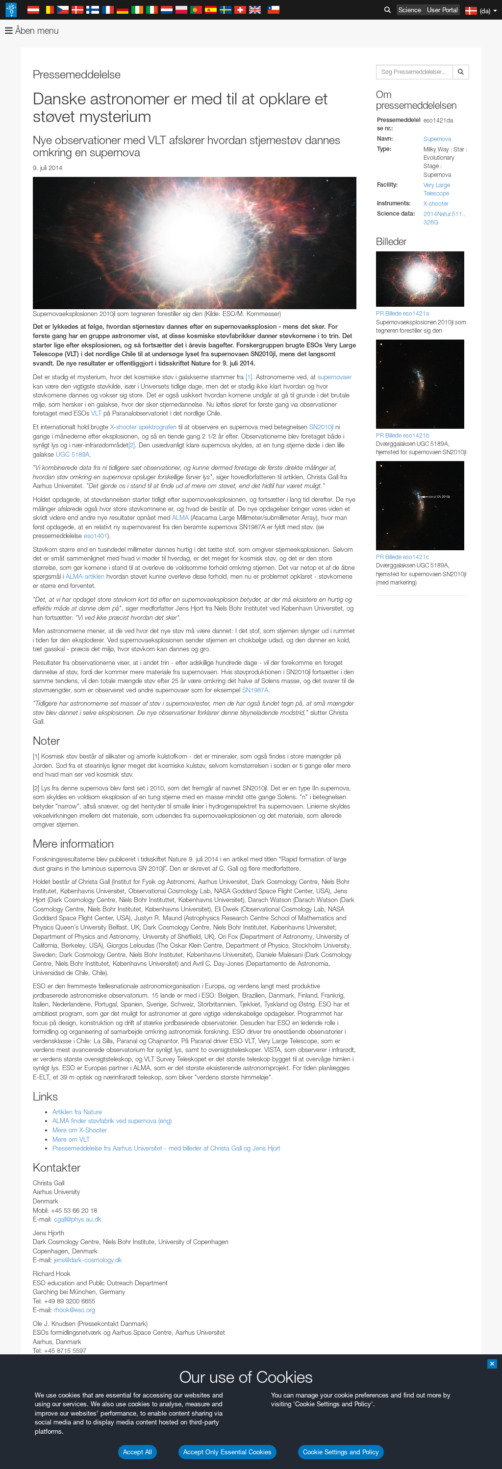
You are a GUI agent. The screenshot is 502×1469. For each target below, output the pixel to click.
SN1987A (255, 690)
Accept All (137, 1452)
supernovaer (334, 377)
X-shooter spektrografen (143, 427)
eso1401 (95, 535)
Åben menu (36, 30)
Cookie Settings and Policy (341, 1452)
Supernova (437, 139)
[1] (249, 377)
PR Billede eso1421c (402, 557)
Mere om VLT (71, 1139)
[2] (131, 445)
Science (410, 10)
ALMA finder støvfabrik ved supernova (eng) (112, 1121)
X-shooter (436, 203)
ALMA (180, 517)
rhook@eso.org (74, 1310)
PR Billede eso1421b (402, 435)
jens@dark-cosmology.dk (88, 1260)
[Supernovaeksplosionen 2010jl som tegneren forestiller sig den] (194, 243)
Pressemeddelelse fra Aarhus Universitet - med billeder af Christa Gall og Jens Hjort (166, 1148)
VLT (97, 413)
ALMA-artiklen (85, 576)
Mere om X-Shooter (79, 1130)
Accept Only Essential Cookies (227, 1452)
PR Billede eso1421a (402, 313)
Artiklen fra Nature (77, 1112)
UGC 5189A (72, 454)
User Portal (442, 10)
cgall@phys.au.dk (77, 1219)
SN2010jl (322, 427)
